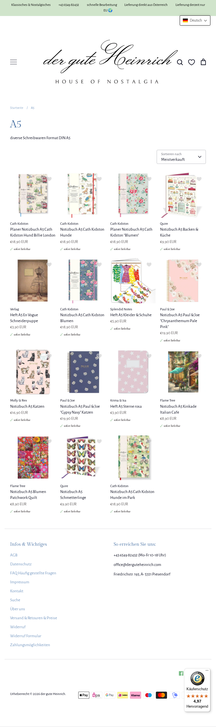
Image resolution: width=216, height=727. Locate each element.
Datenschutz (21, 564)
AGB (13, 555)
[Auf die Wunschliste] (49, 179)
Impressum (19, 582)
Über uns (17, 609)
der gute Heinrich (52, 694)
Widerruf (18, 627)
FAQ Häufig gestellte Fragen (33, 573)
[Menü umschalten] (13, 62)
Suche (15, 600)
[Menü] (207, 671)
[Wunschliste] (191, 62)
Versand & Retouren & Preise (33, 618)
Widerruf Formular (25, 636)
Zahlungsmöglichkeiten (30, 645)
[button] (195, 20)
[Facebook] (181, 673)
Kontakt (16, 591)
